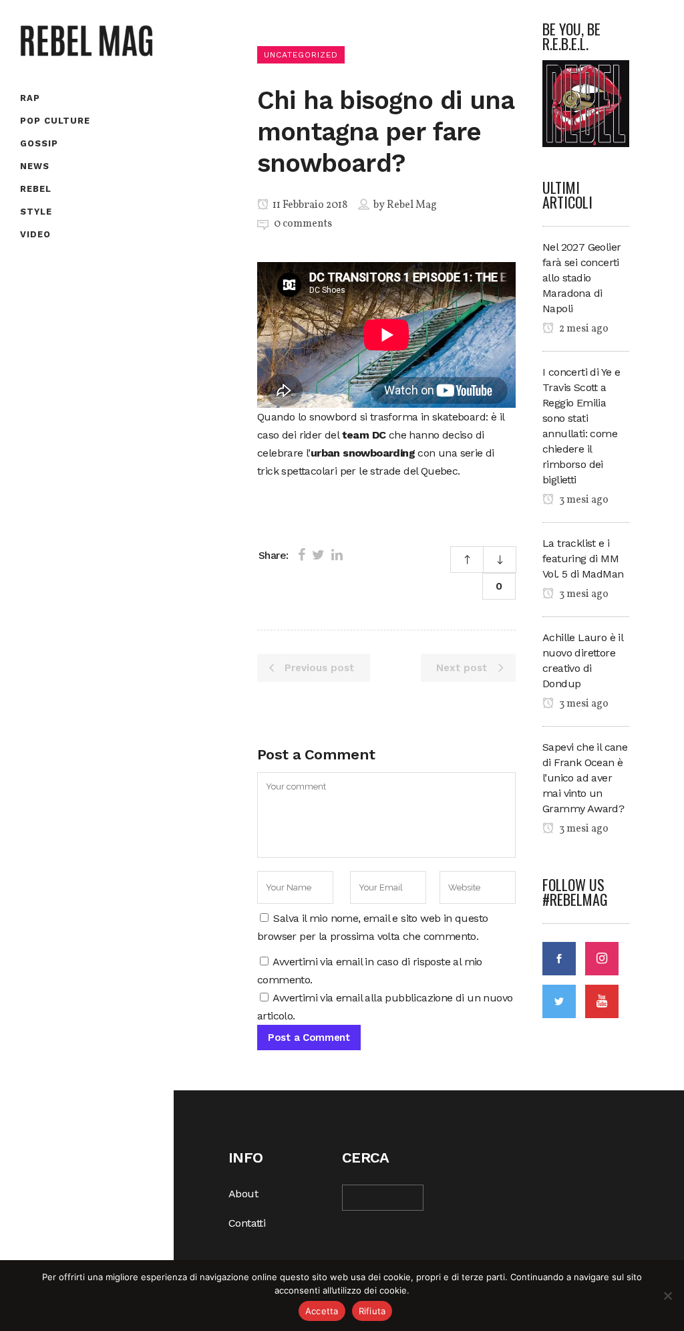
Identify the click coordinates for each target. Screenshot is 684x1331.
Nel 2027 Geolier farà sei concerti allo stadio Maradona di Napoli (581, 278)
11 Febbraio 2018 (309, 205)
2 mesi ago (583, 329)
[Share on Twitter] (318, 555)
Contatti (246, 1223)
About (243, 1193)
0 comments (303, 224)
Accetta (322, 1311)
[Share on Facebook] (301, 555)
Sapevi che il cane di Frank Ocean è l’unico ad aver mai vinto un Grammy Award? (584, 778)
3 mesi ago (583, 500)
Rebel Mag (412, 205)
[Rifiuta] (667, 1295)
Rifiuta (372, 1311)
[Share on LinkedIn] (337, 555)
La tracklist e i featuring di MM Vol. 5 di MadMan (582, 558)
